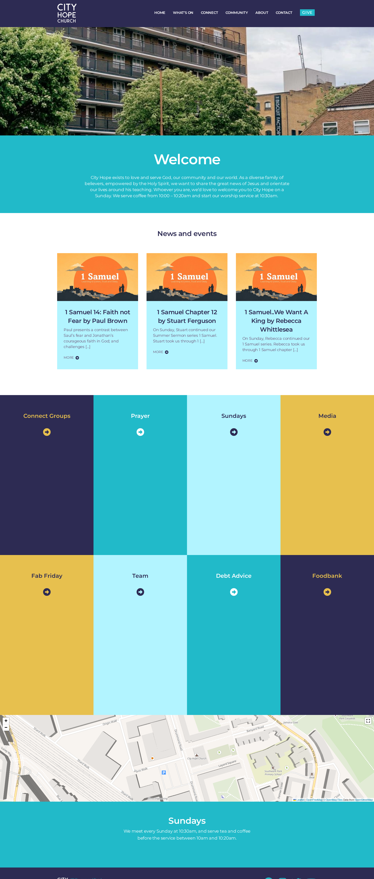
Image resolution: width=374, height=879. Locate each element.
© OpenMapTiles (333, 799)
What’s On (183, 13)
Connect (209, 13)
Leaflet (300, 799)
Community (237, 13)
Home (159, 13)
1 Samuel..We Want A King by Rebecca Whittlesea (276, 320)
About (261, 13)
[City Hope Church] (67, 20)
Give (307, 12)
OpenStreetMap (364, 799)
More (69, 357)
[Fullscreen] (368, 721)
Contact (284, 13)
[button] (6, 721)
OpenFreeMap (314, 799)
